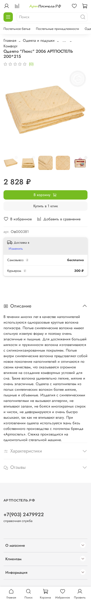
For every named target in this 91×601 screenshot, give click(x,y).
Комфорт (10, 46)
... (64, 40)
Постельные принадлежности (57, 28)
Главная (10, 40)
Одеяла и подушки (39, 40)
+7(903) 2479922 (24, 514)
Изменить (16, 248)
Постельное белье (17, 28)
